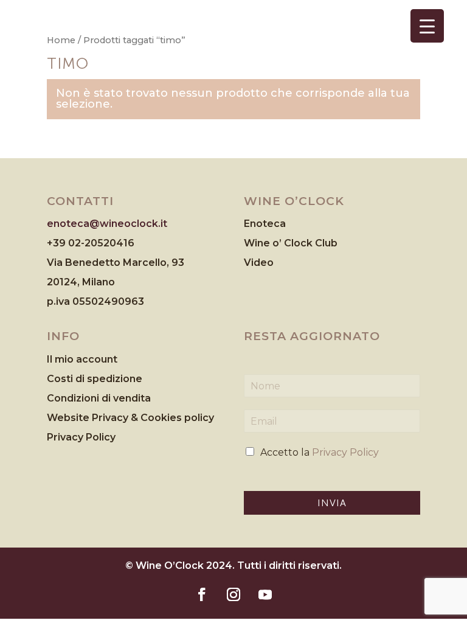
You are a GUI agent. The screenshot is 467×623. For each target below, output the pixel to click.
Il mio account (82, 359)
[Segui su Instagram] (233, 594)
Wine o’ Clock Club (290, 243)
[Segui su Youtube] (265, 594)
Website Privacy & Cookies (115, 417)
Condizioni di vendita (99, 398)
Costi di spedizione (94, 379)
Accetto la (319, 452)
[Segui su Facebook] (202, 594)
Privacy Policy (81, 437)
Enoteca (265, 223)
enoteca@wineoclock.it (107, 223)
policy (199, 417)
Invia (332, 503)
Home (61, 40)
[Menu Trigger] (427, 26)
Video (259, 262)
